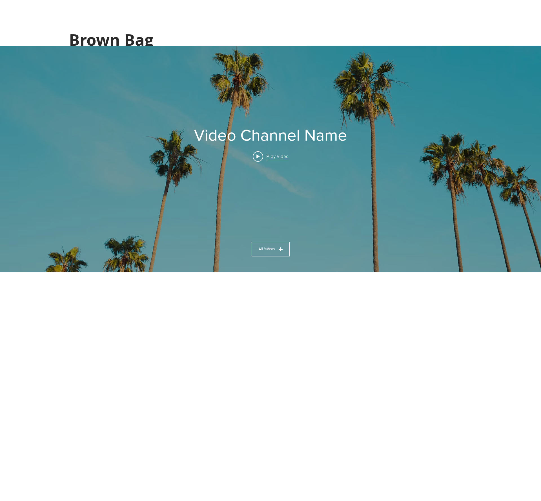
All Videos (267, 249)
